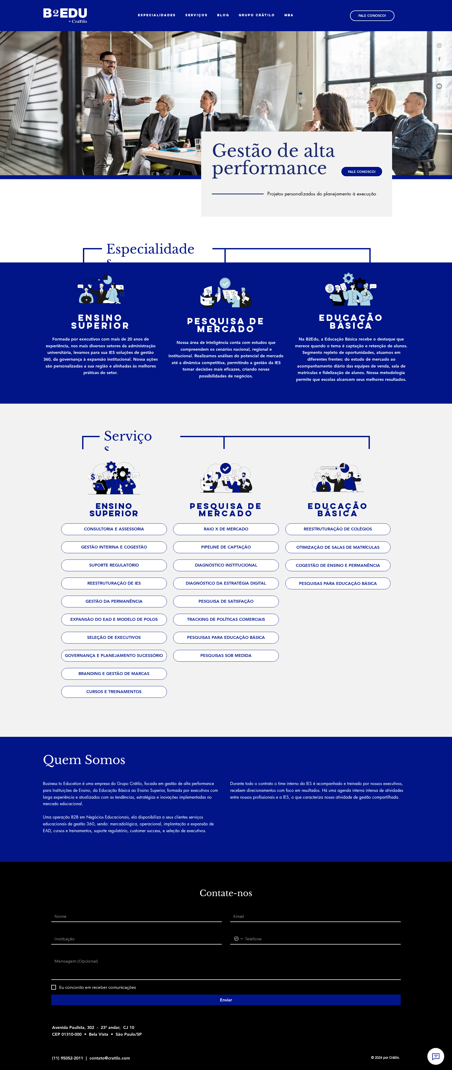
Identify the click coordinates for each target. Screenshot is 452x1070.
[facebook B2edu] (439, 59)
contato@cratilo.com (109, 1058)
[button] (257, 15)
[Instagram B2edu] (439, 45)
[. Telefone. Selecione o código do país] (238, 939)
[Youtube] (439, 86)
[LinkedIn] (439, 72)
